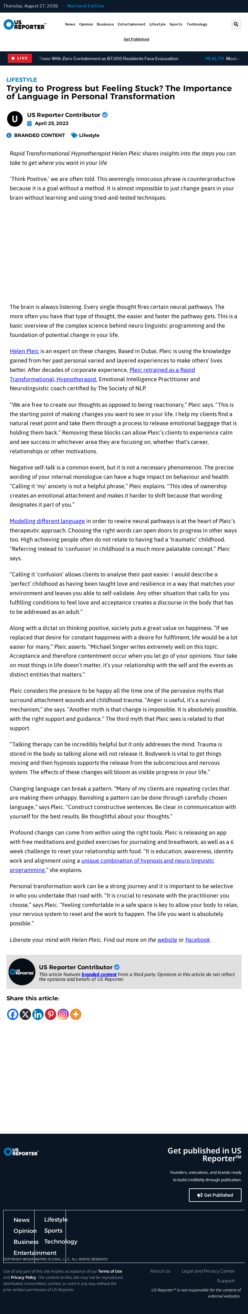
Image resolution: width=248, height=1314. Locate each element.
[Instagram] (63, 1014)
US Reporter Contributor (64, 115)
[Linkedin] (38, 1014)
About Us (160, 1271)
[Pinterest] (50, 1014)
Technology (196, 24)
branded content (99, 974)
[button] (236, 24)
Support (226, 1281)
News (70, 24)
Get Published (136, 39)
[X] (25, 1014)
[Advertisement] (124, 254)
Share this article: (32, 998)
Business (105, 24)
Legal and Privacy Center (208, 1271)
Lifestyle (158, 24)
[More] (75, 1014)
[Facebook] (12, 1014)
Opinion (86, 24)
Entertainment (132, 24)
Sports (176, 24)
